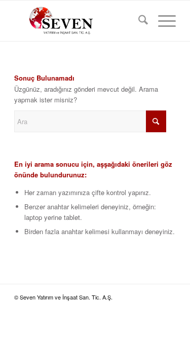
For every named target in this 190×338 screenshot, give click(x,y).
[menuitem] (138, 21)
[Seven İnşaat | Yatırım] (78, 21)
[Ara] (138, 21)
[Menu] (162, 21)
